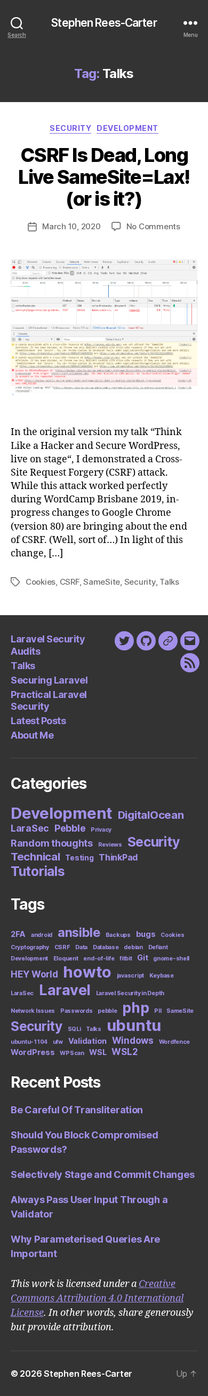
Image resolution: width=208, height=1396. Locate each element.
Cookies (40, 582)
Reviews (110, 844)
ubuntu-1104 (29, 1041)
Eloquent (65, 958)
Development (127, 128)
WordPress (33, 1052)
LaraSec (30, 828)
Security (70, 128)
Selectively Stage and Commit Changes (102, 1174)
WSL (97, 1052)
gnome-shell (171, 958)
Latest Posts (38, 720)
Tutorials (38, 871)
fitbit (125, 958)
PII (157, 1010)
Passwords (76, 1010)
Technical (35, 856)
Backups (118, 935)
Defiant (158, 947)
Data (81, 947)
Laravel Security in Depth (130, 993)
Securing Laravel (49, 680)
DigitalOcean (151, 814)
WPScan (72, 1053)
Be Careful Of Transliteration (77, 1109)
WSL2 (124, 1051)
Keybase (161, 975)
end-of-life (98, 958)
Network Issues (33, 1010)
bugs (146, 934)
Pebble (69, 828)
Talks (169, 582)
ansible (79, 932)
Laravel (65, 990)
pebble (107, 1010)
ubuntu (134, 1025)
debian (133, 947)
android (41, 935)
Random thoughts (52, 843)
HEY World (34, 974)
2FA (18, 934)
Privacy (101, 829)
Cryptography (30, 947)
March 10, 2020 (71, 226)
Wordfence (174, 1041)
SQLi (74, 1029)
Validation (87, 1040)
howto (87, 972)
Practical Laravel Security (49, 700)
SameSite (101, 582)
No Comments (153, 226)
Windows (133, 1040)
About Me (32, 735)
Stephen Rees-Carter (103, 22)
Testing (79, 858)
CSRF (69, 582)
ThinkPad (118, 857)
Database (106, 947)
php (135, 1007)
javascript (130, 975)
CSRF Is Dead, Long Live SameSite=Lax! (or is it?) (103, 177)
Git (142, 957)
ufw (58, 1041)
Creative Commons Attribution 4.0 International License (97, 1298)
